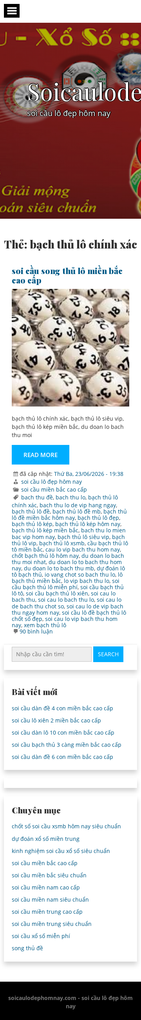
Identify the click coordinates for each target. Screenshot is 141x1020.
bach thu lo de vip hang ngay (78, 505)
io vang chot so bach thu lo (80, 574)
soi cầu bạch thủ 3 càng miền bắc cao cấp (66, 744)
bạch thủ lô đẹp (98, 517)
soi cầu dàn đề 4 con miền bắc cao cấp (62, 708)
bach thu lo (70, 497)
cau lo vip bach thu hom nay (82, 549)
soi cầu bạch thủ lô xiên (57, 593)
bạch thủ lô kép (32, 524)
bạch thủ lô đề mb (76, 511)
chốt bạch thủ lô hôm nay (45, 555)
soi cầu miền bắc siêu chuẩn (49, 875)
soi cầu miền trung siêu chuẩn (52, 923)
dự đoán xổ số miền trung (46, 838)
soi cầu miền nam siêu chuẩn (50, 899)
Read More (41, 455)
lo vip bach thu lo (86, 580)
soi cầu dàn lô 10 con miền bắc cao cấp (63, 732)
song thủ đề (27, 948)
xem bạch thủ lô (45, 625)
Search (108, 654)
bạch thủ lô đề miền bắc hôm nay (69, 514)
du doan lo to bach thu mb (59, 568)
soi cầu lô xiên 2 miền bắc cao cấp (56, 720)
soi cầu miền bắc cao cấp (54, 489)
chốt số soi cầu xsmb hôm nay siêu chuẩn (66, 826)
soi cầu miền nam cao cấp (46, 887)
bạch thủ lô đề (31, 511)
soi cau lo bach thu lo (66, 599)
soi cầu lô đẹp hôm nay (51, 481)
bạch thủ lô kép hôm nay (87, 524)
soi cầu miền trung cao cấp (47, 911)
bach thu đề (37, 497)
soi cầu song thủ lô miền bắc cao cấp (67, 275)
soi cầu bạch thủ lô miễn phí (65, 584)
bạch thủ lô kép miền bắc (45, 530)
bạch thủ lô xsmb (62, 543)
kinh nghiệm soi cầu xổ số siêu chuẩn (61, 851)
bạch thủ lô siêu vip (83, 537)
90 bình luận (36, 631)
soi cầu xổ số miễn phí (41, 936)
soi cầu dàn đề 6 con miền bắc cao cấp (62, 756)
